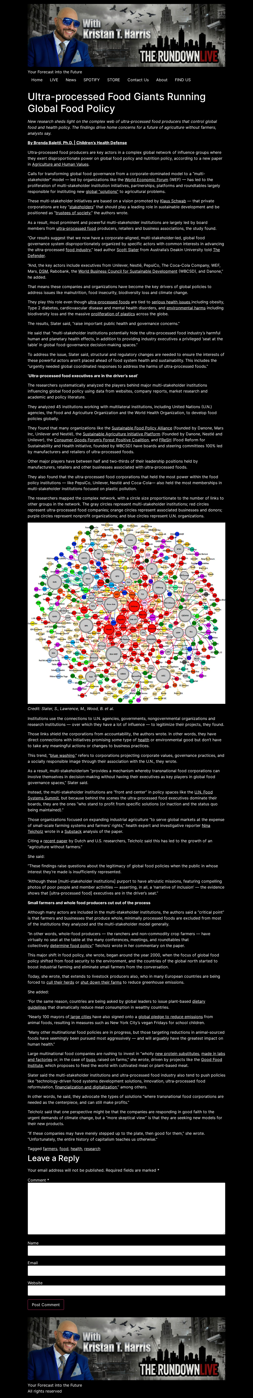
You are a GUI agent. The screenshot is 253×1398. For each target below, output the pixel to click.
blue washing (62, 755)
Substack (73, 831)
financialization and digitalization (86, 1086)
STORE (113, 79)
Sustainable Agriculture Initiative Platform (121, 433)
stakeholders (81, 206)
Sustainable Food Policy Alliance (142, 427)
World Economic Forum (146, 179)
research (92, 1148)
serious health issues (171, 301)
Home (36, 79)
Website (35, 1283)
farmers (50, 1148)
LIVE (54, 79)
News (71, 79)
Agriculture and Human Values (60, 164)
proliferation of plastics (113, 313)
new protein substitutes (177, 1053)
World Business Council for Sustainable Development (127, 271)
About (162, 79)
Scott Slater (128, 249)
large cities (80, 1016)
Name (33, 1243)
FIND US (183, 79)
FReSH (165, 439)
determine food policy (70, 945)
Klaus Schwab (173, 200)
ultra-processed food (76, 228)
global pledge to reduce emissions (170, 1016)
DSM (43, 271)
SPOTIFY (92, 79)
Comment (38, 1180)
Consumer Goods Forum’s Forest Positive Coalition (101, 439)
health (143, 739)
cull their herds (60, 982)
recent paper (55, 840)
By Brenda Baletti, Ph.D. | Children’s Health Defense (77, 142)
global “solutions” (102, 191)
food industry (78, 249)
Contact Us (138, 79)
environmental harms (186, 307)
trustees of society (73, 212)
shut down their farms (101, 982)
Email (33, 1263)
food (64, 1148)
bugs (90, 1059)
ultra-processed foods (109, 301)
